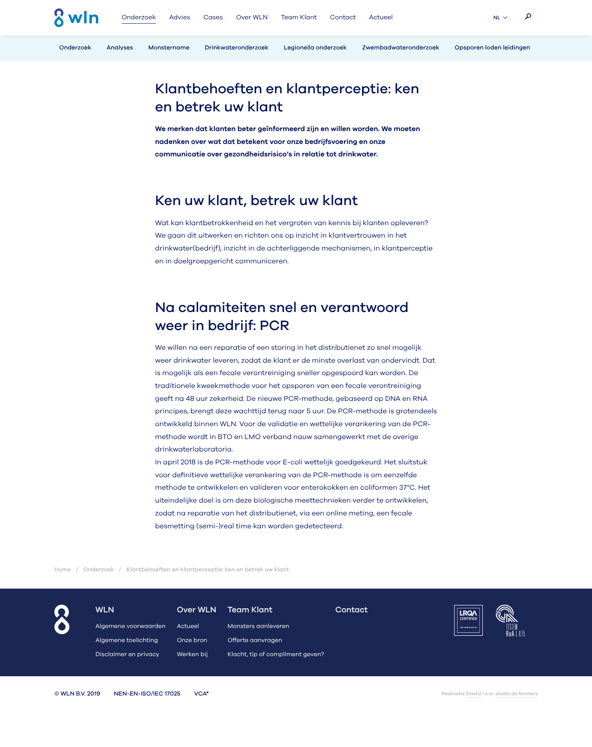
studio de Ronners (516, 694)
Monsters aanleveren (258, 627)
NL (501, 18)
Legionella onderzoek (315, 48)
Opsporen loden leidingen (492, 48)
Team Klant (250, 610)
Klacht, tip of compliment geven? (276, 655)
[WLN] (76, 17)
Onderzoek (75, 48)
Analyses (120, 48)
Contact (351, 610)
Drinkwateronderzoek (236, 48)
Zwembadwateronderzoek (400, 48)
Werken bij (192, 655)
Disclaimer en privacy (127, 655)
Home (62, 570)
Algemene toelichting (126, 641)
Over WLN (196, 610)
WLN (104, 610)
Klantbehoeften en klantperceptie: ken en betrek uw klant (207, 570)
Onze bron (192, 641)
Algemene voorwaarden (130, 627)
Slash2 (473, 694)
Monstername (168, 48)
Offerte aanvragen (255, 641)
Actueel (188, 627)
